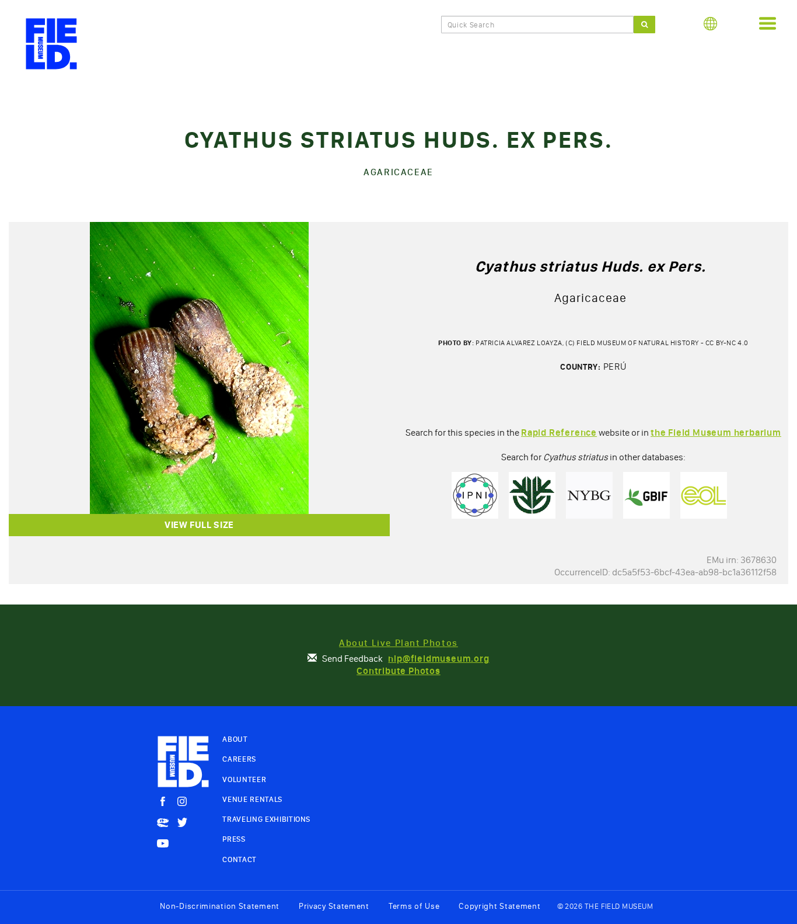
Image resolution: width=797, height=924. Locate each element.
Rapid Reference (559, 432)
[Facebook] (163, 801)
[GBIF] (646, 494)
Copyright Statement (499, 906)
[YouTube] (163, 844)
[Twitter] (182, 822)
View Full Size (199, 524)
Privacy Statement (334, 906)
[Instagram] (182, 801)
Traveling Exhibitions (255, 819)
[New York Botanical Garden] (589, 494)
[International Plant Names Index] (475, 494)
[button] (710, 24)
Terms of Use (414, 906)
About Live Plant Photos (398, 642)
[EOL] (703, 494)
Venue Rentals (243, 799)
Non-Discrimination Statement (219, 906)
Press (233, 839)
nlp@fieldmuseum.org (438, 658)
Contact (239, 859)
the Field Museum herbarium (716, 432)
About (234, 739)
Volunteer (243, 779)
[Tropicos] (532, 494)
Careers (239, 759)
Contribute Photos (398, 670)
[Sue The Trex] (163, 823)
